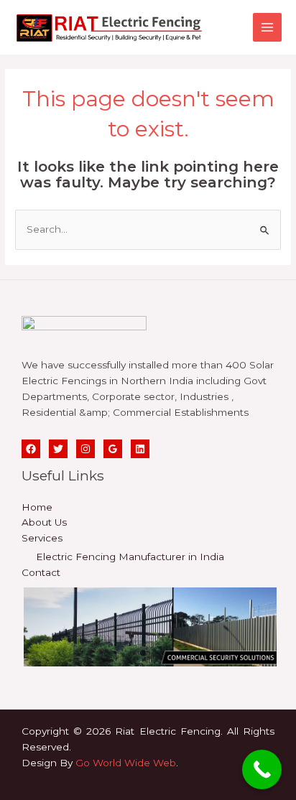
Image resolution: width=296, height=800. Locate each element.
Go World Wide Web (125, 762)
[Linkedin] (140, 448)
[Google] (112, 448)
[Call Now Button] (262, 769)
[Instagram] (85, 448)
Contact (41, 572)
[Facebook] (31, 448)
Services (42, 538)
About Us (44, 522)
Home (37, 507)
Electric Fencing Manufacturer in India (130, 556)
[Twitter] (58, 448)
